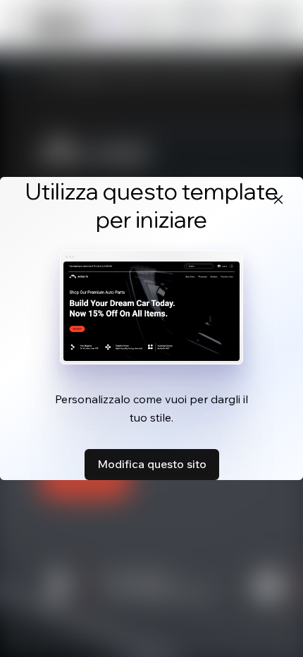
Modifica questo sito (151, 464)
